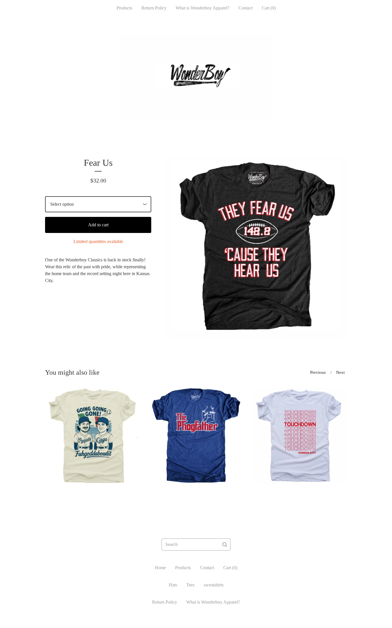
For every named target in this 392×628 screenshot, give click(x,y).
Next (340, 372)
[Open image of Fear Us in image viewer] (256, 247)
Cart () (269, 7)
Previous (318, 372)
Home (160, 567)
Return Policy (153, 7)
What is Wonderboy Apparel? (202, 7)
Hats (173, 584)
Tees (190, 584)
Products (124, 7)
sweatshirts (214, 584)
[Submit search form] (224, 544)
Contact (245, 7)
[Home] (196, 77)
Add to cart (98, 224)
